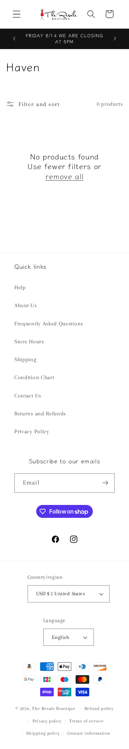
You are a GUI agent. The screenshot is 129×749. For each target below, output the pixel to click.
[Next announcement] (115, 39)
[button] (17, 14)
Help (20, 287)
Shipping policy (42, 733)
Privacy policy (47, 721)
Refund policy (99, 708)
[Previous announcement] (14, 39)
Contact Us (27, 395)
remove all (64, 176)
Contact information (88, 733)
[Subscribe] (105, 483)
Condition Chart (34, 377)
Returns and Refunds (40, 413)
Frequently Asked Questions (48, 323)
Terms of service (86, 721)
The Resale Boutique (53, 708)
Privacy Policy (31, 431)
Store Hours (29, 341)
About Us (25, 305)
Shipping (25, 359)
